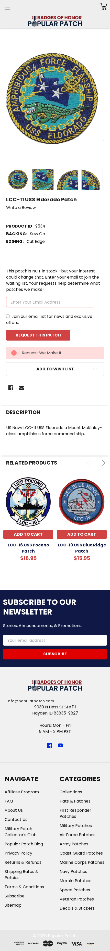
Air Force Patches (77, 835)
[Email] (21, 387)
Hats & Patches (75, 801)
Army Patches (74, 844)
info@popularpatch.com (30, 701)
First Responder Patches (75, 813)
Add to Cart (28, 534)
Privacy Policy (18, 853)
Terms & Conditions (24, 887)
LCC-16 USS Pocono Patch (28, 548)
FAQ (9, 801)
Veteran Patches (77, 899)
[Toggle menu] (7, 7)
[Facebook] (10, 387)
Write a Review (21, 207)
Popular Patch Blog (24, 844)
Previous (89, 463)
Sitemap (13, 905)
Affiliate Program (22, 792)
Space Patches (75, 890)
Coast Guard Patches (81, 853)
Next (102, 463)
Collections (71, 792)
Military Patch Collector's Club (21, 832)
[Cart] (103, 6)
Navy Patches (73, 871)
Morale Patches (75, 881)
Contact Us (16, 819)
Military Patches (76, 826)
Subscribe (15, 896)
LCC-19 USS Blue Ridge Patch (82, 548)
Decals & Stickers (77, 908)
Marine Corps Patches (82, 862)
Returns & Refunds (23, 862)
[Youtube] (60, 745)
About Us (14, 810)
